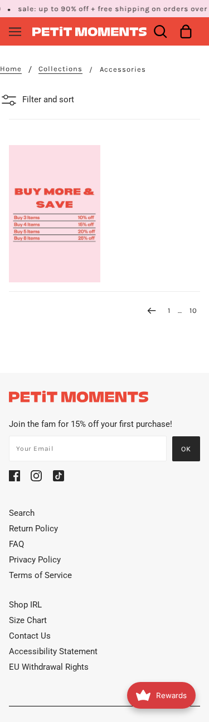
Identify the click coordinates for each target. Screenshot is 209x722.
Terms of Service (40, 575)
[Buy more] (54, 214)
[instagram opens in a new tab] (36, 475)
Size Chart (28, 620)
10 (193, 310)
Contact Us (30, 636)
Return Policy (33, 529)
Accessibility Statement (53, 651)
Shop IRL (25, 605)
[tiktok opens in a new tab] (58, 475)
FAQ (16, 544)
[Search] (160, 31)
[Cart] (186, 31)
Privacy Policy (35, 560)
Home (11, 69)
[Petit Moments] (89, 31)
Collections (60, 69)
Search (22, 513)
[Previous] (152, 310)
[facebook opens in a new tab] (14, 475)
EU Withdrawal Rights (49, 667)
